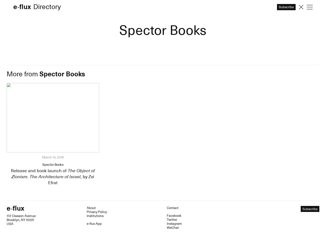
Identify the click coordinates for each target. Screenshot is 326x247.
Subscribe (163, 135)
